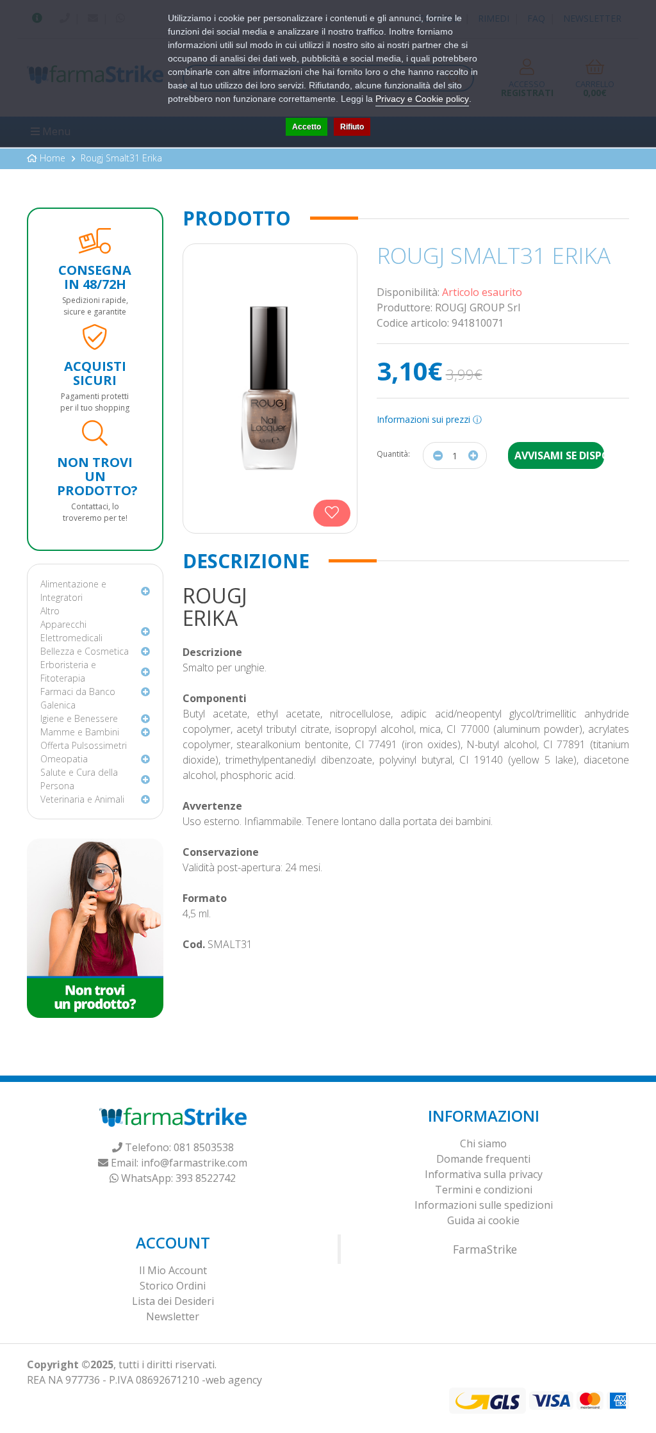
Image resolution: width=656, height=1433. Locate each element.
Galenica (58, 705)
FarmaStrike (485, 1249)
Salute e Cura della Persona (79, 779)
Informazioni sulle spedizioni (483, 1205)
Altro (50, 611)
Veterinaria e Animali (82, 799)
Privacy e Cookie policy (422, 99)
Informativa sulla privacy (484, 1174)
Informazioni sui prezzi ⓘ (429, 419)
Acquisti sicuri (95, 373)
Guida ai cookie (483, 1220)
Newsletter (172, 1316)
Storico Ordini (173, 1286)
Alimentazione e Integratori (73, 590)
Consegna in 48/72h (94, 277)
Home (52, 158)
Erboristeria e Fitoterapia (68, 671)
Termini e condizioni (483, 1190)
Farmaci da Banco (77, 691)
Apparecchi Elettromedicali (71, 631)
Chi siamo (483, 1143)
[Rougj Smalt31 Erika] (270, 388)
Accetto (306, 126)
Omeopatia (64, 759)
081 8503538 (204, 1147)
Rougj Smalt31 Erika (121, 158)
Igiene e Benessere (79, 718)
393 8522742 (206, 1178)
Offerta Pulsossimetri (83, 745)
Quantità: (393, 453)
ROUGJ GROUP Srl (477, 307)
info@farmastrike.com (194, 1163)
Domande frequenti (483, 1159)
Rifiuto (352, 126)
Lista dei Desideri (173, 1301)
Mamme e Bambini (79, 732)
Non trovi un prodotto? (97, 476)
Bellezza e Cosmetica (84, 651)
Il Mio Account (173, 1270)
